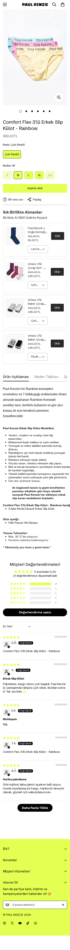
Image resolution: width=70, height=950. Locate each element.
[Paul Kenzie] (35, 4)
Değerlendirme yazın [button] (35, 612)
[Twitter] (12, 923)
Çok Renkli (13, 155)
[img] (11, 637)
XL (41, 176)
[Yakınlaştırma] (58, 97)
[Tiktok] (27, 923)
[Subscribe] (63, 905)
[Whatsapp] (35, 923)
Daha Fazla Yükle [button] (35, 808)
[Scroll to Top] (63, 929)
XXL (51, 176)
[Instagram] (4, 923)
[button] (18, 584)
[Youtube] (20, 923)
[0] (62, 4)
